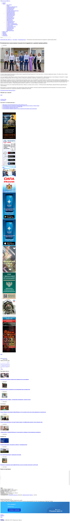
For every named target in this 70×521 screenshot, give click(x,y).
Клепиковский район (4, 90)
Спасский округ (10, 25)
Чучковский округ (10, 28)
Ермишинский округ (11, 7)
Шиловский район (10, 30)
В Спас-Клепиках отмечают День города (10, 107)
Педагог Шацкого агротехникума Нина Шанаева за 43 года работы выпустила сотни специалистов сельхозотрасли (23, 412)
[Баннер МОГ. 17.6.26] (9, 325)
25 (2, 366)
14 (6, 364)
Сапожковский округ (11, 21)
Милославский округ (11, 13)
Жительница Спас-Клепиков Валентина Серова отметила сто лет (15, 104)
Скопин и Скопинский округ (12, 24)
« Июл (1, 369)
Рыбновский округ (10, 18)
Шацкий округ (10, 29)
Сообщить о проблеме (14, 510)
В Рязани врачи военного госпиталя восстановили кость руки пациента (14, 379)
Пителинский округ (10, 15)
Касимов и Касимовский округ (13, 10)
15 (7, 364)
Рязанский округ (10, 20)
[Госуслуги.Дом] (9, 165)
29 (7, 366)
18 (2, 365)
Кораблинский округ (11, 12)
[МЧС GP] (9, 218)
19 (3, 365)
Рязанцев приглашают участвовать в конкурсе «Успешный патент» (13, 444)
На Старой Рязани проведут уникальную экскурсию (10, 454)
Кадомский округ (10, 9)
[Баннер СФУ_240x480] (9, 298)
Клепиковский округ (11, 11)
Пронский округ (10, 16)
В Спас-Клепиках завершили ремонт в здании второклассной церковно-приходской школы (20, 108)
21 (6, 365)
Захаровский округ (10, 8)
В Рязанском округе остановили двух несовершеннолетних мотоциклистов (15, 389)
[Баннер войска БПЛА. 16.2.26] (9, 138)
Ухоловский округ (10, 27)
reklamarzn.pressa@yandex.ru (27, 494)
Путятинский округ (10, 17)
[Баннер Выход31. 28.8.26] (9, 352)
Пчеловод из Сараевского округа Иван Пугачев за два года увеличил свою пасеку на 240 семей (19, 464)
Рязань (8, 5)
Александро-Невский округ (12, 6)
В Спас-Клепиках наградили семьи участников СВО (12, 106)
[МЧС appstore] (9, 245)
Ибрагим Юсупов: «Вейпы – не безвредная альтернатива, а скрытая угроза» (15, 399)
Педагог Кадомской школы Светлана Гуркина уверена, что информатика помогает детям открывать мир (21, 422)
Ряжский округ (10, 19)
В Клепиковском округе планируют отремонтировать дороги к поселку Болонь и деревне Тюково (21, 105)
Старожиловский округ (11, 26)
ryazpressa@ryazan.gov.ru (13, 494)
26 (3, 366)
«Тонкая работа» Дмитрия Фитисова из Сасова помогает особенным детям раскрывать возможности (20, 432)
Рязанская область (12, 90)
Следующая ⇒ (3, 100)
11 (2, 364)
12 (3, 364)
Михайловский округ (11, 14)
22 (7, 365)
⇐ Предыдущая (3, 99)
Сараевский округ (10, 22)
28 (6, 366)
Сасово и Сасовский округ (12, 23)
